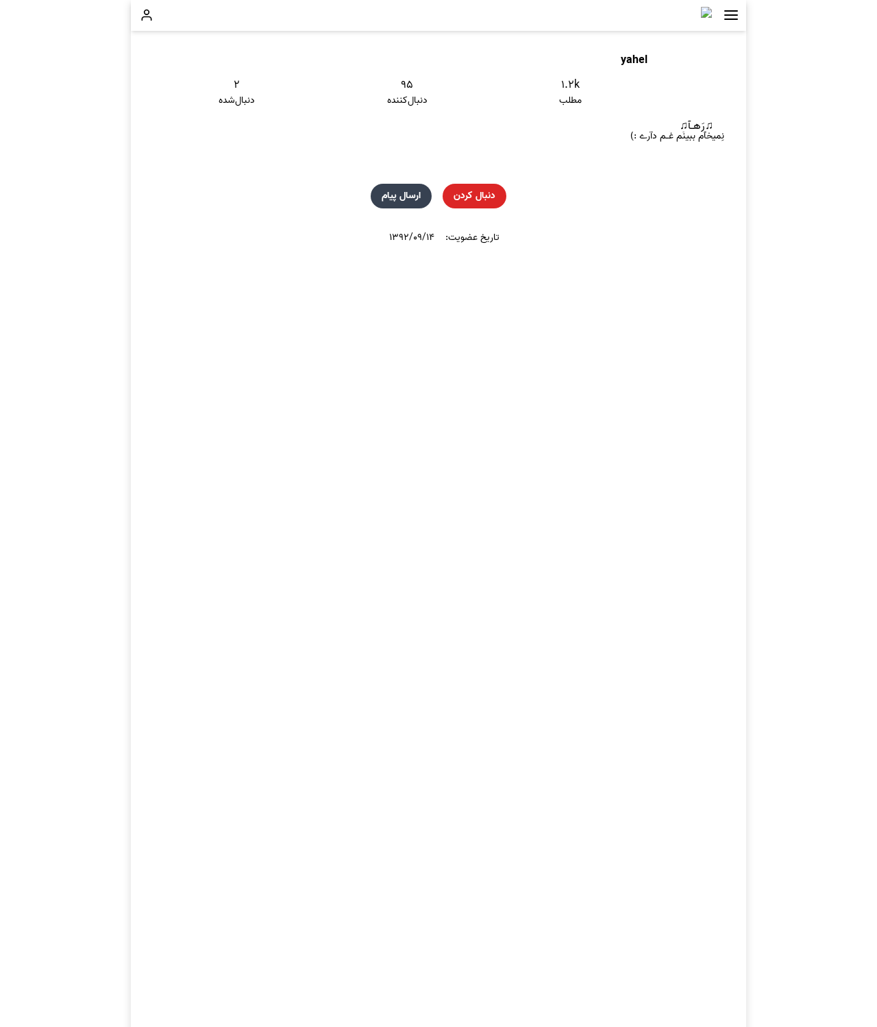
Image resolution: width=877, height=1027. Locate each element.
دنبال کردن (474, 196)
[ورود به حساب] (146, 15)
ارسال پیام (401, 196)
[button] (731, 15)
